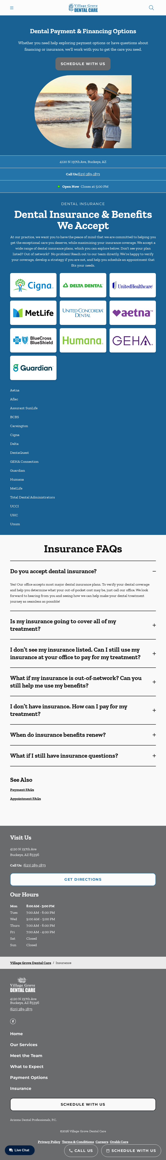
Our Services (23, 1044)
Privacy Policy (49, 1142)
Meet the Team (26, 1055)
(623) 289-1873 (89, 174)
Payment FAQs (22, 789)
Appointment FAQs (25, 798)
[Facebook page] (13, 1021)
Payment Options (29, 1077)
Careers (102, 1142)
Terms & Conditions (78, 1142)
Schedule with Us (83, 64)
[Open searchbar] (151, 7)
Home (16, 1033)
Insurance (20, 1088)
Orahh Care (119, 1142)
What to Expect (27, 1066)
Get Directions (83, 879)
